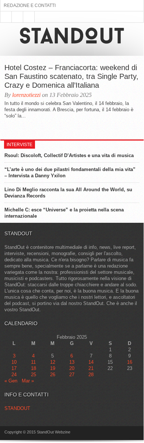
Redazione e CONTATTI (30, 5)
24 (14, 374)
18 (33, 368)
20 (71, 368)
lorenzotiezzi (26, 95)
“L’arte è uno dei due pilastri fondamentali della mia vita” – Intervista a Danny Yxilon (70, 172)
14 (91, 362)
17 (14, 368)
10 (14, 362)
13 (71, 362)
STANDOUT (17, 408)
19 (52, 368)
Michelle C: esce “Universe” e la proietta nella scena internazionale (64, 213)
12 (52, 362)
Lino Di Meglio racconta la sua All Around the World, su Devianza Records (68, 193)
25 (33, 374)
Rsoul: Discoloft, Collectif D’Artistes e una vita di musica (69, 155)
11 (33, 362)
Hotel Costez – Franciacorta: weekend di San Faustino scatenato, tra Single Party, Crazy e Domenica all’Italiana (71, 76)
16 (129, 362)
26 (52, 374)
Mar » (28, 381)
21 (91, 368)
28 (91, 374)
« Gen (10, 381)
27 (71, 374)
